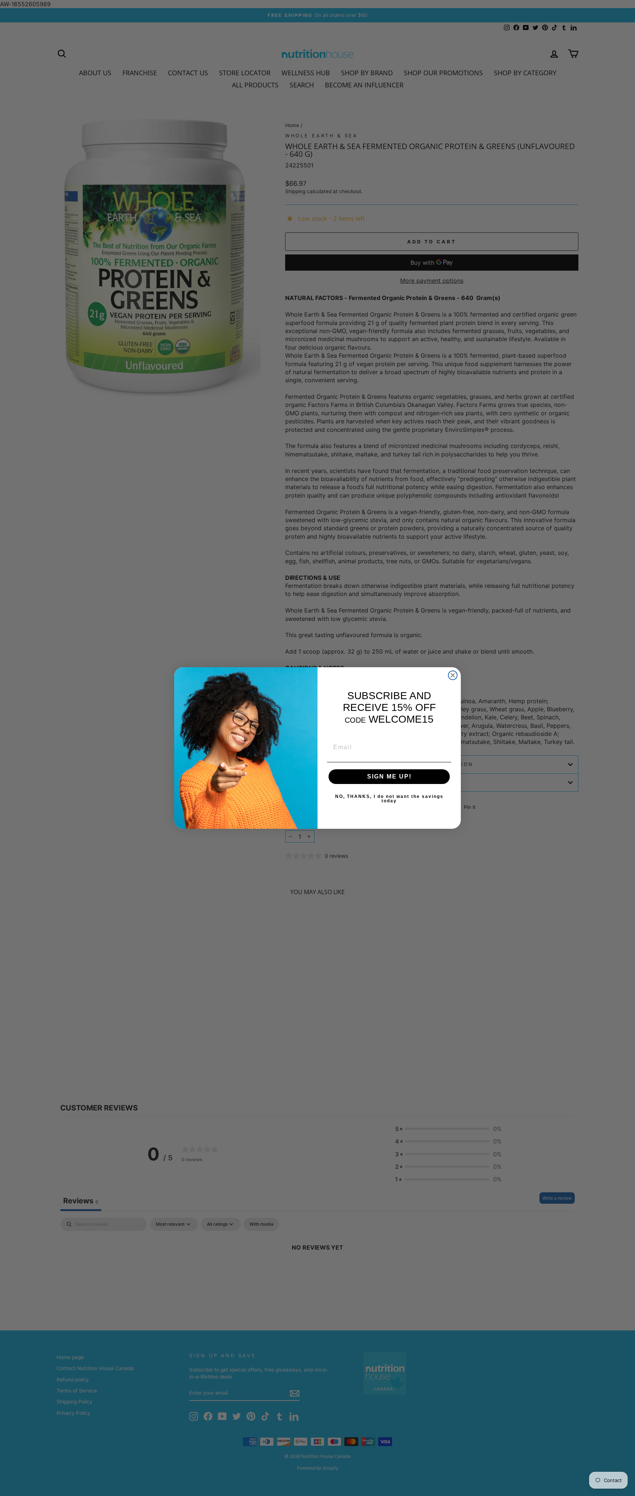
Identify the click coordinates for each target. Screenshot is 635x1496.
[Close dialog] (452, 675)
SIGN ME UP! (389, 776)
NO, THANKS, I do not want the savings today (389, 798)
